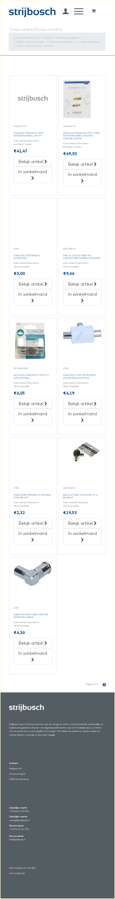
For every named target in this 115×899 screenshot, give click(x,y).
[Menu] (76, 11)
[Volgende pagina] (102, 684)
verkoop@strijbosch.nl (19, 820)
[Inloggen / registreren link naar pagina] (63, 11)
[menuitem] (63, 11)
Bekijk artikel (31, 161)
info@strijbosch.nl (17, 839)
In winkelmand (32, 171)
